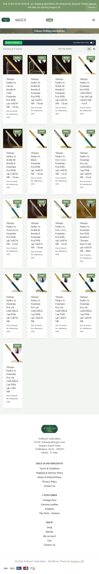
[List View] (94, 49)
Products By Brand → (13, 42)
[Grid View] (89, 49)
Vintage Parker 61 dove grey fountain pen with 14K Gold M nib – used (61, 163)
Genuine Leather (49, 504)
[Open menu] (95, 20)
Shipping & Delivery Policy (49, 473)
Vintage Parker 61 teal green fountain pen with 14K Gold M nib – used (12, 233)
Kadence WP (77, 561)
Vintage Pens (49, 500)
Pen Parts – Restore (49, 513)
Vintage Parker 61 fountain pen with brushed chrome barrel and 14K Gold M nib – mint (85, 237)
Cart (49, 540)
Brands (49, 532)
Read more (13, 120)
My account (49, 536)
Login (49, 20)
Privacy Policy (49, 481)
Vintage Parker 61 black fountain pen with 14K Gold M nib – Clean (37, 163)
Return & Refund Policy (49, 477)
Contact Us (49, 486)
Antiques (49, 509)
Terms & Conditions (49, 468)
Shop (49, 527)
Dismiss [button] (92, 7)
